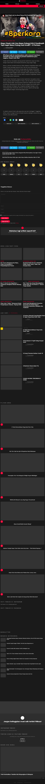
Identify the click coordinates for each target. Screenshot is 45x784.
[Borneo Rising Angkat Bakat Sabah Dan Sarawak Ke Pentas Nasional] (3, 660)
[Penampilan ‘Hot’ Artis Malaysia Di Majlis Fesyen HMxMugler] (22, 462)
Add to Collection (35, 123)
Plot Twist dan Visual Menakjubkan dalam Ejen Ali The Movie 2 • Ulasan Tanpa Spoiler (33, 284)
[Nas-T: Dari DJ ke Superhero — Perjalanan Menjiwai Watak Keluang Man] (11, 274)
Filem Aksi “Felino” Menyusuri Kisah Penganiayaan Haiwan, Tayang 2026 (11, 304)
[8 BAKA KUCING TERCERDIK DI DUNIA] (11, 384)
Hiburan (2, 261)
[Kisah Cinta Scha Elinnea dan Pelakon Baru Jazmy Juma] (22, 559)
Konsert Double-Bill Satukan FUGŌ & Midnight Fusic (18, 648)
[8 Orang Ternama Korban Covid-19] (11, 359)
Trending (2, 328)
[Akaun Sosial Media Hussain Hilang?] (22, 511)
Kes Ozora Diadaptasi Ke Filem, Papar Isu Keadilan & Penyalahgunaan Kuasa (10, 264)
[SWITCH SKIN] (31, 6)
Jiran (34, 261)
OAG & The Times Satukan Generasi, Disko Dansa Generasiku (20, 653)
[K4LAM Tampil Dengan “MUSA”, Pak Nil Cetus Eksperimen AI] (3, 645)
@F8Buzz (22, 738)
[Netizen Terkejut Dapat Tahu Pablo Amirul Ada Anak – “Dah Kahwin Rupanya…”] (22, 535)
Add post (41, 6)
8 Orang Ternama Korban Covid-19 (33, 353)
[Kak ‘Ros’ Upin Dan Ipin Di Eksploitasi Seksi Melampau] (22, 438)
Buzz (2, 281)
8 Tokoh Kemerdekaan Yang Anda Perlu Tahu (22, 427)
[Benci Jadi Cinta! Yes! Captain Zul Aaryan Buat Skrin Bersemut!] (22, 583)
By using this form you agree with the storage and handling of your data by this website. (18, 215)
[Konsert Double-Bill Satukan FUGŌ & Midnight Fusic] (3, 650)
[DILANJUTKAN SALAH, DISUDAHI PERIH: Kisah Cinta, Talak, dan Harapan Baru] (33, 254)
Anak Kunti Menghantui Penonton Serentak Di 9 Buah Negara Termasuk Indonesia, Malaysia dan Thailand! (33, 305)
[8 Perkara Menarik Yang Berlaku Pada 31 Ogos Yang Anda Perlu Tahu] (11, 321)
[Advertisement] (21, 10)
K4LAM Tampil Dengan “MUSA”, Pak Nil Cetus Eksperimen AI (20, 643)
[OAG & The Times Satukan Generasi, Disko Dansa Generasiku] (3, 655)
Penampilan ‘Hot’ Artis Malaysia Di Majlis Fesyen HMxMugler (22, 475)
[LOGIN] (35, 6)
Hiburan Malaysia (10, 281)
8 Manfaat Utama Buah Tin (31, 366)
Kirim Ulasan (5, 218)
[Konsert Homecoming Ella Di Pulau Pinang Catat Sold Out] (3, 675)
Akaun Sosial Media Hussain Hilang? (22, 524)
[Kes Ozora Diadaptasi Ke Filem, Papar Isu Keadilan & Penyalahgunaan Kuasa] (11, 254)
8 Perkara (13, 313)
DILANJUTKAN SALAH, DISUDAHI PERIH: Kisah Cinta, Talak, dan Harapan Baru (32, 264)
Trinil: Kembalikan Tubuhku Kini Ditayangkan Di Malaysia (17, 774)
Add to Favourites (21, 123)
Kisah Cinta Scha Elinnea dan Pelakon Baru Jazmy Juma (22, 572)
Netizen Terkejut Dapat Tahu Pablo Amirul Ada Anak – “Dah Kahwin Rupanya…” (22, 548)
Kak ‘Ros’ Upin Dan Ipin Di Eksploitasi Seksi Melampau (22, 451)
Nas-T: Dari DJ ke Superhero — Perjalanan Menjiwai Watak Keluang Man (11, 284)
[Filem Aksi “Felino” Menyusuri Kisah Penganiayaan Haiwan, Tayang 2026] (11, 294)
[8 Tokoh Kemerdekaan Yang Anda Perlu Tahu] (11, 333)
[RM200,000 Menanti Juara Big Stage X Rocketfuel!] (22, 486)
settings (17, 223)
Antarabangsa (26, 261)
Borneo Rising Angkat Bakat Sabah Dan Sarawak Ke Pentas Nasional (22, 658)
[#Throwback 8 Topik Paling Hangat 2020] (11, 346)
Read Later (9, 123)
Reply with (5, 221)
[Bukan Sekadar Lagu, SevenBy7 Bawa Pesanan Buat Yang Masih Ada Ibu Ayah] (3, 665)
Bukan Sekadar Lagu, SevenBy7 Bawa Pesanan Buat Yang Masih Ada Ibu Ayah (24, 663)
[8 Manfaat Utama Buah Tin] (11, 371)
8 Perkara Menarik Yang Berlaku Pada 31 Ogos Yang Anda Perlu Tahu (34, 316)
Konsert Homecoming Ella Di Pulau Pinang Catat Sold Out (19, 673)
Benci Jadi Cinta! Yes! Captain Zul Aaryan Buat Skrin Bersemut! (22, 596)
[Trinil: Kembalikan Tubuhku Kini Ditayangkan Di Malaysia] (22, 759)
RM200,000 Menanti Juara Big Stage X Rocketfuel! (22, 499)
